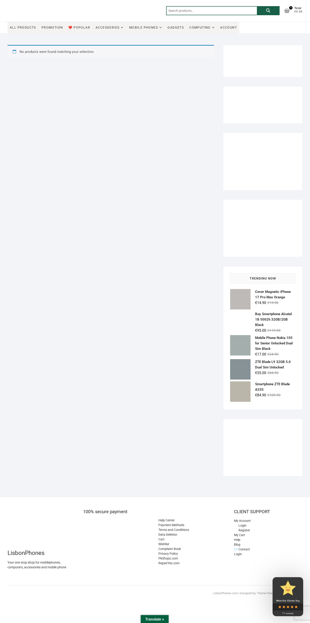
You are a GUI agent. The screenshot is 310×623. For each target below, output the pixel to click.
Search (268, 10)
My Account (242, 520)
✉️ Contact (242, 549)
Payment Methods (171, 525)
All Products (23, 27)
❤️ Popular (79, 27)
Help (237, 540)
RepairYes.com (169, 563)
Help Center (166, 520)
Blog (237, 544)
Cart (161, 539)
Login (238, 554)
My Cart (239, 535)
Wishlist (163, 544)
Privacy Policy (168, 553)
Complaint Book (169, 549)
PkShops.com (168, 558)
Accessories (107, 27)
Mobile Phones (143, 27)
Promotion (52, 27)
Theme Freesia (266, 593)
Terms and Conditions (173, 530)
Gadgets (175, 27)
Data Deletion (167, 534)
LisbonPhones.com (225, 593)
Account (228, 27)
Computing (200, 27)
